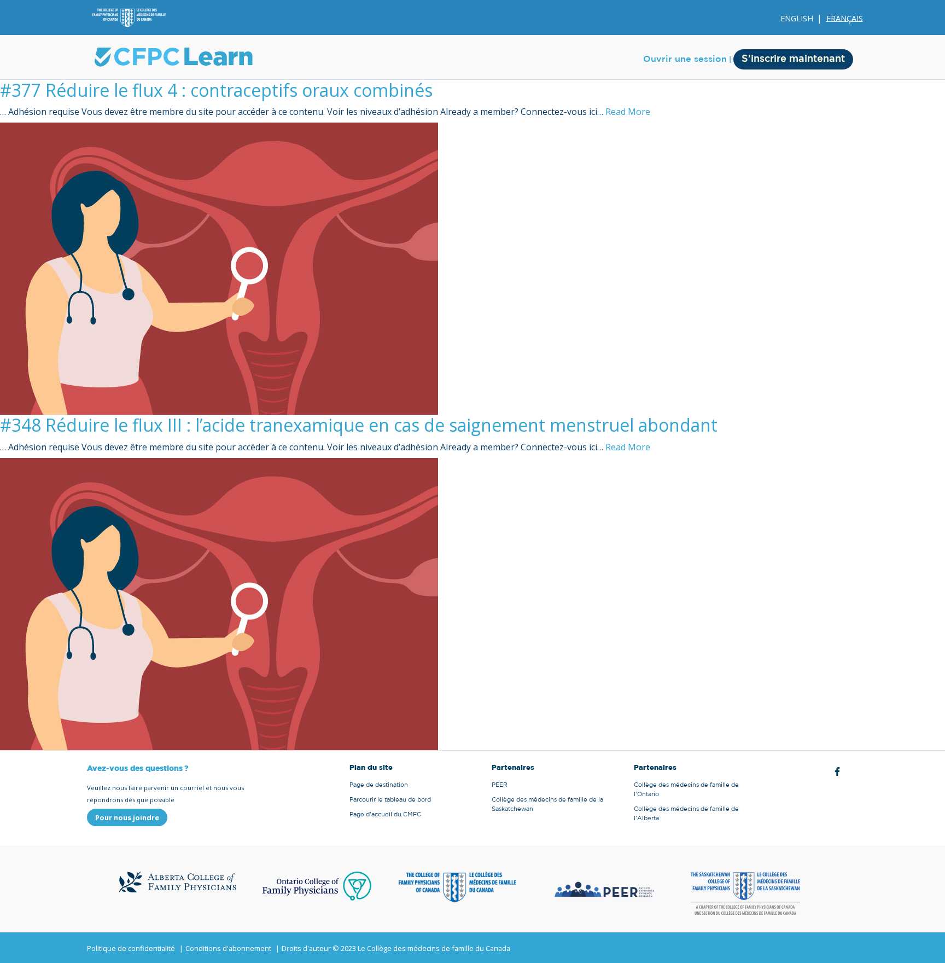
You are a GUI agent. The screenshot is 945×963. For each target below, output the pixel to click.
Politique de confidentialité (131, 948)
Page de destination (378, 785)
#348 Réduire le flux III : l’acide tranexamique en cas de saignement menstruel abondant (359, 425)
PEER (500, 785)
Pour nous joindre (127, 817)
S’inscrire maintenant (793, 59)
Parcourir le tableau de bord (390, 800)
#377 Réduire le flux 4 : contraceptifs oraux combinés (216, 90)
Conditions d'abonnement (228, 948)
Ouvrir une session (685, 59)
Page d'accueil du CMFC (385, 814)
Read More (627, 112)
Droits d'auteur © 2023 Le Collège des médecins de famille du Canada (396, 948)
